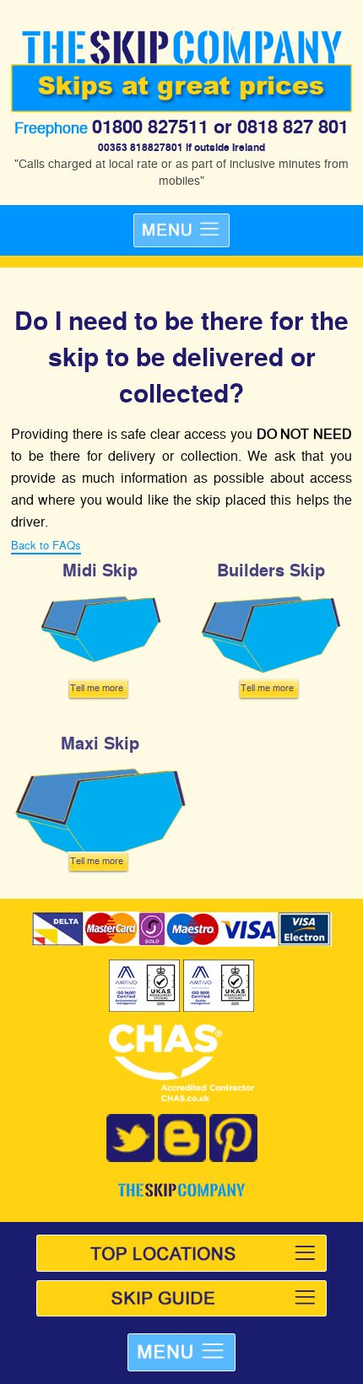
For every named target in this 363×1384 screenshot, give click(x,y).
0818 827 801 (293, 125)
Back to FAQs (46, 545)
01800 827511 (150, 125)
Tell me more (96, 687)
